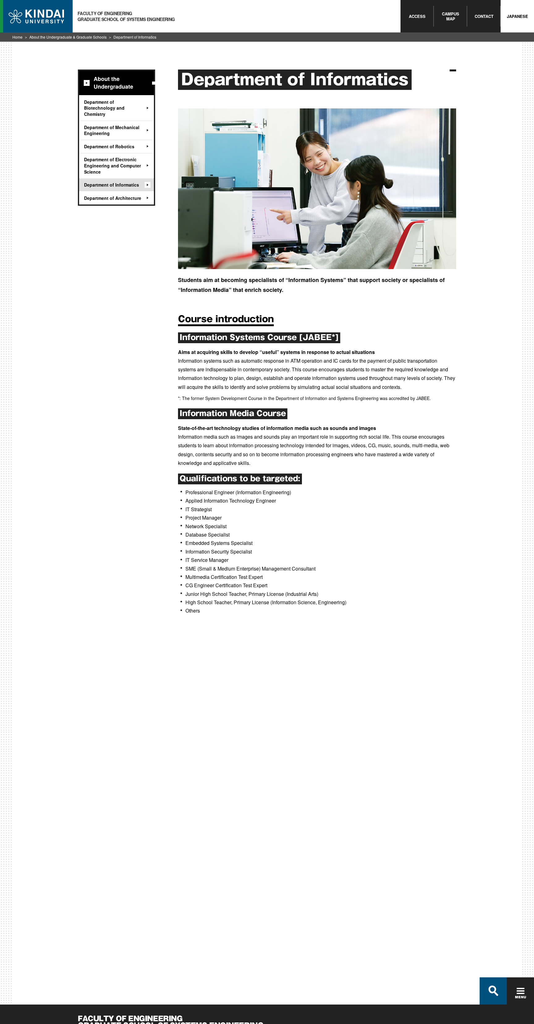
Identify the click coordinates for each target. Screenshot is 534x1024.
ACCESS (417, 16)
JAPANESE (517, 16)
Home (17, 37)
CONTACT (484, 16)
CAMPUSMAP (450, 16)
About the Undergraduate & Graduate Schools (68, 37)
